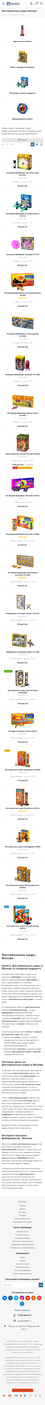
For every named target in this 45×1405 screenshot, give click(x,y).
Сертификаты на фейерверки (22, 1248)
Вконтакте (4, 1298)
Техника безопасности (22, 1273)
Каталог (22, 1201)
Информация (22, 1253)
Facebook (10, 1298)
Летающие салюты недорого (22, 93)
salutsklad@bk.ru (24, 1321)
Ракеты (23, 1209)
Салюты (22, 1205)
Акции (22, 1257)
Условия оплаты (22, 1235)
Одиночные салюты (22, 41)
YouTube (27, 1298)
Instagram (22, 1298)
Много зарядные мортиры (22, 67)
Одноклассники (33, 1298)
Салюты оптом (22, 1231)
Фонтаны (22, 1212)
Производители (22, 1267)
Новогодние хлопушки (22, 1222)
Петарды (22, 1215)
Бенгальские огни (22, 1218)
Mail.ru (22, 1303)
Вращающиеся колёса (22, 119)
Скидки (22, 1260)
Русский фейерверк (22, 1270)
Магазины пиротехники (22, 1241)
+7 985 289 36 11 (24, 1315)
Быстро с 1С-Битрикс (21, 1390)
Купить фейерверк (23, 1227)
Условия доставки (22, 1238)
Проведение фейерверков (22, 1244)
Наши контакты (22, 1264)
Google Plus (39, 1298)
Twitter (16, 1298)
